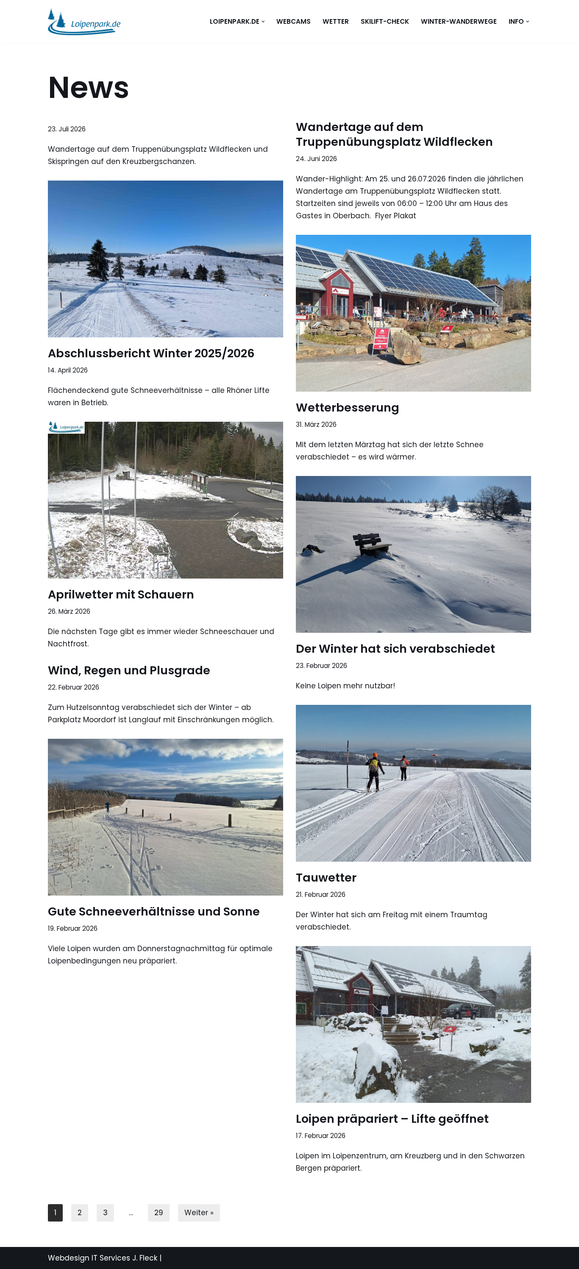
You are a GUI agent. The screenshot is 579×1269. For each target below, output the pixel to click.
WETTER (336, 21)
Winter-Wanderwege (459, 21)
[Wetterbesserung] (413, 313)
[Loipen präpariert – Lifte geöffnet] (413, 1024)
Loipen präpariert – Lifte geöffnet (392, 1119)
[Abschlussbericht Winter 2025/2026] (165, 259)
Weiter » (199, 1213)
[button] (263, 21)
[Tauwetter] (413, 783)
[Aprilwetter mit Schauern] (165, 500)
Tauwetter (326, 877)
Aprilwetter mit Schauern (121, 594)
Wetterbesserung (347, 407)
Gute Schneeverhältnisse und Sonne (154, 911)
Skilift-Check (385, 21)
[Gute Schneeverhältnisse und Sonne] (165, 817)
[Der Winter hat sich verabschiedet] (413, 554)
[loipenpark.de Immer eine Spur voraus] (84, 21)
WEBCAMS (293, 21)
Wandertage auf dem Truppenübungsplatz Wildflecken (394, 134)
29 (158, 1213)
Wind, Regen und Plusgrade (129, 670)
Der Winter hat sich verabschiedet (395, 649)
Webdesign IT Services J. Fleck (102, 1258)
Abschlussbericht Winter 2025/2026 (151, 353)
